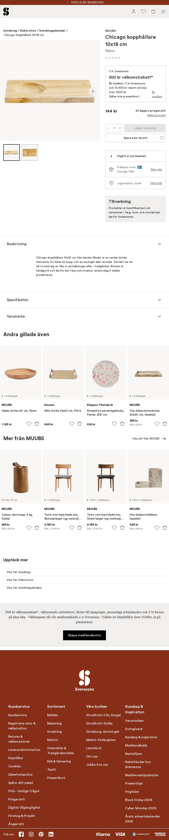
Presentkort (56, 778)
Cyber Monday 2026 (140, 808)
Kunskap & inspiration (141, 737)
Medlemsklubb (136, 745)
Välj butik (156, 183)
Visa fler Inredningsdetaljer (24, 587)
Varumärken (134, 721)
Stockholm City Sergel (103, 715)
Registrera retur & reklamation (21, 726)
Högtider (132, 792)
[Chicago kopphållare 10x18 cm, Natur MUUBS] (50, 90)
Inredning (10, 30)
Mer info (156, 169)
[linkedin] (50, 834)
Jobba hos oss (97, 765)
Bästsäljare (133, 754)
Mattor (52, 740)
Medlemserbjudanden (141, 775)
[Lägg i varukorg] (36, 423)
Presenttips (133, 783)
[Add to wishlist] (29, 423)
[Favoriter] (143, 12)
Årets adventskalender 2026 (142, 819)
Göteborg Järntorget (102, 732)
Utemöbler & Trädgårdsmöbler (60, 750)
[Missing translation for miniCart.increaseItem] (120, 128)
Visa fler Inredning (18, 572)
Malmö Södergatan (101, 740)
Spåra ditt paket (20, 783)
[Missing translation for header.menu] (163, 12)
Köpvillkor (15, 758)
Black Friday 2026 (138, 800)
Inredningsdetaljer (52, 30)
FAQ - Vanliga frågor (24, 791)
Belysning (54, 723)
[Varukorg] (153, 12)
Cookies (14, 766)
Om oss (92, 756)
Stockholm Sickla (99, 723)
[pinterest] (41, 834)
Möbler (52, 715)
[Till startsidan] (6, 11)
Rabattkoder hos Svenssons (138, 764)
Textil (51, 769)
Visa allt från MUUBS (146, 438)
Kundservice (17, 715)
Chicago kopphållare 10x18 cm (24, 35)
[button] (112, 58)
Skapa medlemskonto (84, 635)
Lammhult (94, 748)
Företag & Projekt (21, 816)
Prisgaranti (16, 799)
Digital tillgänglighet (24, 807)
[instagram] (31, 834)
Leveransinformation (24, 750)
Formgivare (133, 729)
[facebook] (21, 834)
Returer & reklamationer (19, 739)
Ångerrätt (16, 824)
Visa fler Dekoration (20, 579)
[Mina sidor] (133, 12)
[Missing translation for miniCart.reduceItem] (108, 128)
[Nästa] (93, 91)
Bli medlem (157, 94)
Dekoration (28, 30)
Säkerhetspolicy (20, 774)
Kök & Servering (59, 761)
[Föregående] (7, 91)
